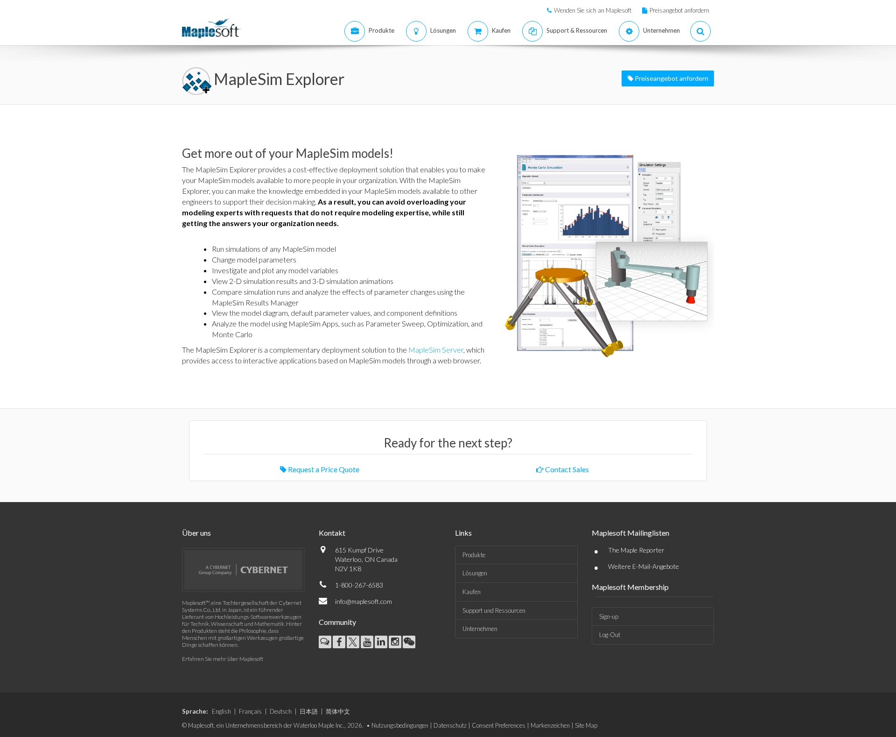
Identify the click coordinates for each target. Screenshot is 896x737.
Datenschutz (450, 725)
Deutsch (281, 711)
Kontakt (332, 532)
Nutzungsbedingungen (399, 725)
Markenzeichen (550, 725)
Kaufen (471, 591)
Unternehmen (479, 628)
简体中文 (338, 711)
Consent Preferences (498, 725)
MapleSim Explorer (279, 78)
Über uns (196, 532)
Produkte (473, 555)
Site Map (586, 725)
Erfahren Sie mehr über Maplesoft (222, 658)
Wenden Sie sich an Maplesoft (592, 10)
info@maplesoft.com (363, 601)
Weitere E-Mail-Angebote (643, 566)
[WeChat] (409, 642)
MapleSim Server (435, 349)
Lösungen (474, 573)
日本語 (309, 711)
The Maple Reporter (636, 550)
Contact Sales (566, 469)
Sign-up (608, 616)
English (221, 711)
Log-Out (609, 634)
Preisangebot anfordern (679, 10)
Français (250, 711)
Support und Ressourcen (493, 610)
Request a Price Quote (323, 469)
